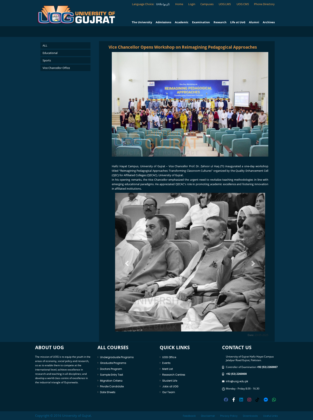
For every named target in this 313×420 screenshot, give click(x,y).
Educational (50, 53)
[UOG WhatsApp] (274, 399)
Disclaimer (208, 416)
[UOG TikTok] (257, 399)
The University (142, 22)
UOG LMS (225, 4)
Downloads (250, 416)
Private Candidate (112, 386)
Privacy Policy (229, 416)
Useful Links (270, 416)
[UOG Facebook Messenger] (266, 399)
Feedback (189, 416)
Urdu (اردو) (162, 4)
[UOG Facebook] (226, 399)
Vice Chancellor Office (56, 68)
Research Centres (173, 374)
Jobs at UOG (170, 386)
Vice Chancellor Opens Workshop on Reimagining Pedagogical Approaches (183, 47)
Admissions (163, 22)
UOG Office (169, 357)
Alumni (254, 22)
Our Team (168, 392)
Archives (269, 22)
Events (166, 363)
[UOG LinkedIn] (241, 399)
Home (179, 4)
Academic (181, 22)
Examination (201, 22)
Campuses (207, 4)
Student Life (169, 380)
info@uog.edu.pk (237, 381)
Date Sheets (107, 392)
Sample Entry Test (111, 374)
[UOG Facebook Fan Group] (233, 399)
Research (220, 22)
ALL (45, 45)
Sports (47, 60)
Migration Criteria (111, 380)
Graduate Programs (113, 363)
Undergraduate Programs (117, 357)
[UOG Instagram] (249, 399)
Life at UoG (237, 22)
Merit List (167, 369)
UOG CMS (243, 4)
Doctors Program (111, 369)
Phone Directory (264, 4)
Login (191, 4)
